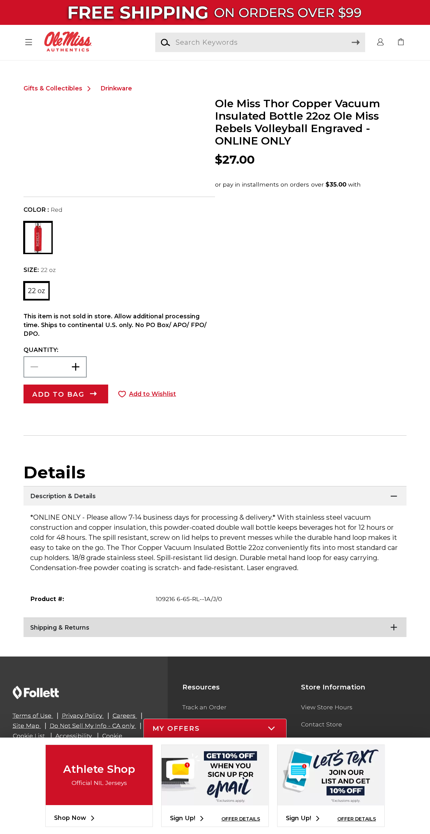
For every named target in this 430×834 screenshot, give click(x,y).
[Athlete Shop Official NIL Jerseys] (99, 799)
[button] (29, 42)
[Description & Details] (215, 494)
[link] (401, 42)
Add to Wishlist (152, 393)
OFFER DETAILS (240, 819)
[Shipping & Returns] (215, 626)
